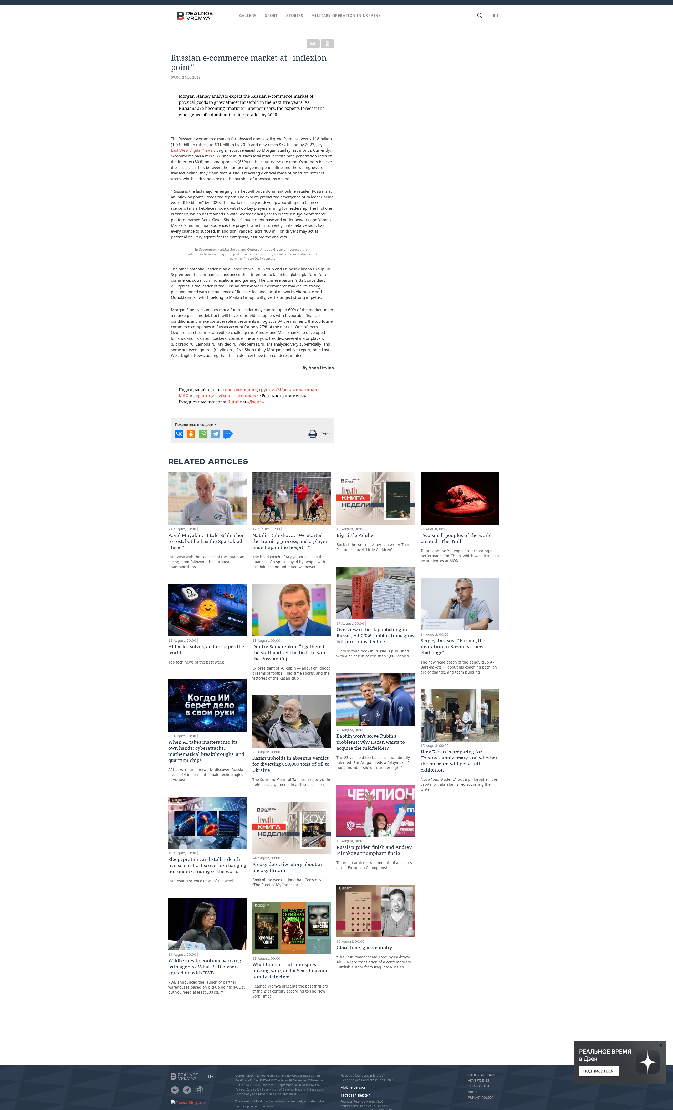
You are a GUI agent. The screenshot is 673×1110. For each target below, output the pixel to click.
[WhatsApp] (203, 434)
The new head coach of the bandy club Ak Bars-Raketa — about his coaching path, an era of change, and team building (459, 656)
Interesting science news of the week (207, 869)
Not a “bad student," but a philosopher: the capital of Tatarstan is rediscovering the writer (459, 770)
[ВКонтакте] (313, 43)
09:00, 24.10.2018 (186, 77)
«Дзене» (255, 401)
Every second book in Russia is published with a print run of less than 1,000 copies (375, 642)
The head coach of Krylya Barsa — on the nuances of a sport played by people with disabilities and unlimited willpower (289, 550)
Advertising (478, 1080)
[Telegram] (215, 434)
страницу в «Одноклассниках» (225, 395)
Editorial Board (482, 1075)
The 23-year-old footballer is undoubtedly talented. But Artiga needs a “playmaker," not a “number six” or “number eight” (373, 751)
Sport (271, 15)
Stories (294, 15)
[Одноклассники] (327, 43)
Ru (495, 15)
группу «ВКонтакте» (280, 389)
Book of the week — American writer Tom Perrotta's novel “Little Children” (372, 542)
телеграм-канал (240, 389)
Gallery (248, 15)
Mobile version (353, 1087)
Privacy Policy (480, 1097)
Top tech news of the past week (206, 654)
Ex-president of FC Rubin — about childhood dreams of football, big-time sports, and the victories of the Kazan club (291, 662)
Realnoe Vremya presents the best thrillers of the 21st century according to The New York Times (290, 980)
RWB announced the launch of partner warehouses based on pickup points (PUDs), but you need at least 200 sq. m (206, 976)
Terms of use (479, 1086)
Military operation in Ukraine (346, 15)
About (473, 1092)
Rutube (234, 401)
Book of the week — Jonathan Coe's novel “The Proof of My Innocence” (288, 874)
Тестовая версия (355, 1095)
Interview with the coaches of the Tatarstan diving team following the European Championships (206, 550)
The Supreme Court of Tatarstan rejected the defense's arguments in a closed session (291, 771)
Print (326, 433)
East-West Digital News (191, 150)
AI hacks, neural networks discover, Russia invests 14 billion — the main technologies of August (206, 760)
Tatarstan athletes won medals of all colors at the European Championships (374, 857)
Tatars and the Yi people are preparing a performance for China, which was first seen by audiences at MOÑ (460, 547)
